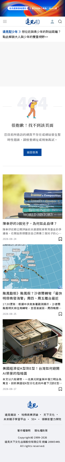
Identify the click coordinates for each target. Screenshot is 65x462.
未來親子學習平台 (15, 419)
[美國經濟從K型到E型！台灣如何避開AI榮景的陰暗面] (32, 341)
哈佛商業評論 (30, 415)
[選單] (4, 21)
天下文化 (49, 415)
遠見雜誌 (10, 415)
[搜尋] (60, 21)
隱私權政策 (41, 430)
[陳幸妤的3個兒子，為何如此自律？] (32, 196)
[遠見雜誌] (33, 21)
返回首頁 (32, 152)
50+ (33, 419)
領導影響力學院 (52, 419)
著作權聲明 (23, 430)
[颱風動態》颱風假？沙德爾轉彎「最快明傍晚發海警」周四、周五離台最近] (32, 266)
